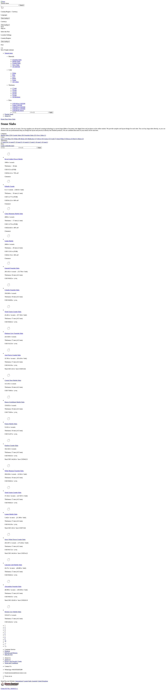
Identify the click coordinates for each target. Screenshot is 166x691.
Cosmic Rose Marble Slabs (13, 380)
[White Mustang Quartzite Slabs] (85, 466)
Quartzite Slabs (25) (30, 135)
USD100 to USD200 (18, 103)
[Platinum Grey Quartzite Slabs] (85, 329)
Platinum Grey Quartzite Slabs (14, 333)
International (19, 681)
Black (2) (81, 139)
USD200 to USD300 (18, 107)
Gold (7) (54, 139)
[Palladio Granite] (85, 181)
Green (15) (47, 139)
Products (7, 651)
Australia (34, 681)
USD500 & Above (18, 110)
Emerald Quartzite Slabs (12, 268)
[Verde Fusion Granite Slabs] (85, 307)
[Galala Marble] (85, 236)
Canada (25, 681)
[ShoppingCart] (2, 8)
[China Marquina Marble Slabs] (85, 209)
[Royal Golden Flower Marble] (85, 154)
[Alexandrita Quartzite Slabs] (85, 582)
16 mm (14, 95)
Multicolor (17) (32, 139)
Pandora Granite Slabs (11, 445)
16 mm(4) (26, 142)
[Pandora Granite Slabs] (85, 441)
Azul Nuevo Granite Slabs (13, 355)
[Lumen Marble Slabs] (85, 509)
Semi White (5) (61, 139)
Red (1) (75, 139)
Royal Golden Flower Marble (14, 159)
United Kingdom (43, 681)
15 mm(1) (32, 142)
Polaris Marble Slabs (11, 424)
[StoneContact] (10, 685)
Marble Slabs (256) (7, 135)
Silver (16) (40, 139)
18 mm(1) (39, 142)
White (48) (17, 139)
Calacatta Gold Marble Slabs (13, 565)
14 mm (14, 92)
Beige (14, 78)
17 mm (14, 88)
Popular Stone (9, 114)
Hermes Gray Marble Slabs (13, 612)
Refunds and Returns (11, 653)
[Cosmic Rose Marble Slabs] (85, 375)
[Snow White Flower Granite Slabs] (85, 535)
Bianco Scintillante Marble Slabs (14, 402)
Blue (13, 75)
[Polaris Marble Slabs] (85, 419)
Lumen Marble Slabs (11, 514)
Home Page (4, 119)
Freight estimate (9, 50)
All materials (16, 66)
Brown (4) (69, 139)
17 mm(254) (5, 142)
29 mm (14, 93)
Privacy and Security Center (13, 661)
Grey (13, 76)
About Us (8, 116)
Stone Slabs (11, 119)
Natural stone (9, 53)
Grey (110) (4, 139)
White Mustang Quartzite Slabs (14, 471)
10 (5, 641)
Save (2, 26)
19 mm (14, 90)
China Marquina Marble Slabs (14, 213)
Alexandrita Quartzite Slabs (13, 586)
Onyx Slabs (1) (41, 135)
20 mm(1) (45, 142)
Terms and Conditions (11, 663)
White (14, 73)
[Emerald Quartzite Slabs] (85, 263)
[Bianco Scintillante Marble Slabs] (85, 397)
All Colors (15, 82)
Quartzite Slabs (17, 60)
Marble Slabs (16, 61)
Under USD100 (17, 105)
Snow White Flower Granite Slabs (15, 539)
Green (14, 80)
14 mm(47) (12, 142)
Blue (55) (11, 139)
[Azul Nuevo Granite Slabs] (85, 350)
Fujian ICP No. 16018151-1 (9, 688)
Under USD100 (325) (7, 146)
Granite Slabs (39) (18, 135)
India (29, 681)
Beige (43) (24, 139)
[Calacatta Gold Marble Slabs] (85, 560)
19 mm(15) (19, 142)
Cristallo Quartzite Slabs (12, 290)
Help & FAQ (9, 654)
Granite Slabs (16, 63)
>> (5, 646)
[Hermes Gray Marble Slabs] (85, 607)
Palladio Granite (9, 186)
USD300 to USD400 (18, 109)
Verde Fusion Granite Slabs (13, 311)
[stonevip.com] (3, 1)
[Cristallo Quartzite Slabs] (85, 285)
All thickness (16, 97)
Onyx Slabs (15, 65)
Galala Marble (9, 241)
